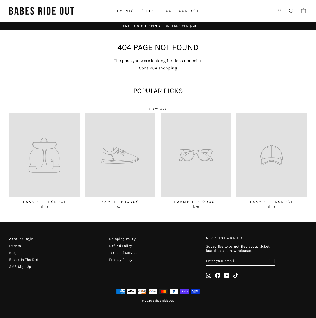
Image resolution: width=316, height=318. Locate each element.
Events (125, 11)
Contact (189, 11)
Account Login (21, 239)
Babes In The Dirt (24, 260)
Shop (147, 11)
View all (158, 108)
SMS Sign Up (20, 266)
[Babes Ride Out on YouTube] (226, 275)
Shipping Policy (122, 239)
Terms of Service (123, 253)
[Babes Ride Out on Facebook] (217, 275)
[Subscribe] (272, 261)
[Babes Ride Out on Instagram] (208, 275)
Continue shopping (158, 68)
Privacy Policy (120, 260)
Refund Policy (120, 246)
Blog (166, 11)
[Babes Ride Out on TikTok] (236, 275)
